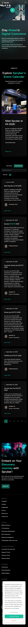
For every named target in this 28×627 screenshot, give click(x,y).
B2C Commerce (6, 534)
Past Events (18, 165)
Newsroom (5, 513)
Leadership (5, 507)
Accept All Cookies (14, 616)
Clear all (5, 174)
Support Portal (6, 552)
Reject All (14, 620)
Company (4, 501)
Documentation (6, 570)
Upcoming (9, 165)
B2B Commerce (6, 525)
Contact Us (5, 516)
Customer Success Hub (8, 549)
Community (5, 567)
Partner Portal (6, 555)
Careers (4, 504)
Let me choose (14, 612)
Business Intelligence (8, 537)
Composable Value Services (9, 540)
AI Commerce (5, 528)
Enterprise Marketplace (8, 531)
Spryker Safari (6, 558)
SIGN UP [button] (5, 486)
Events (4, 510)
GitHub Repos (5, 573)
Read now (8, 151)
